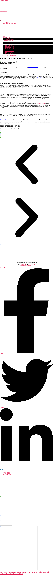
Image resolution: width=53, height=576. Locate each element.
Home (4, 36)
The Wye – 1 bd (8, 52)
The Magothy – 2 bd (9, 46)
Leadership (7, 38)
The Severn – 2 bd (9, 49)
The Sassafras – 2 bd (9, 48)
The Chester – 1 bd (9, 45)
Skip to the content (4, 0)
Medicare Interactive (41, 103)
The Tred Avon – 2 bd (9, 51)
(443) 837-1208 (32, 264)
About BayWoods (6, 37)
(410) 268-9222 (24, 264)
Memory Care (8, 43)
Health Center (5, 41)
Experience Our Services (8, 40)
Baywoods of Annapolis (33, 67)
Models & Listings (6, 44)
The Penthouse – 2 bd (9, 47)
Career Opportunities (9, 39)
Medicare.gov (40, 77)
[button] (2, 18)
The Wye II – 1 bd (9, 53)
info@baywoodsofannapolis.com (26, 265)
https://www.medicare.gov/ (26, 122)
